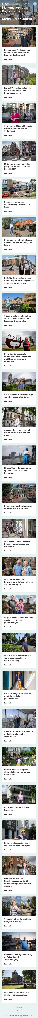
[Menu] (35, 4)
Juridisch (19, 1007)
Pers (19, 1012)
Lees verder (8, 59)
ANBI (19, 1005)
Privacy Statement (19, 1010)
